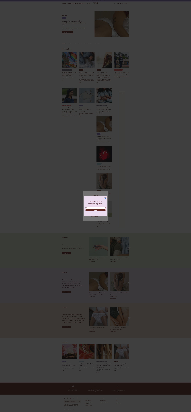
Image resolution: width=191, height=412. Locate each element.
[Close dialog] (105, 197)
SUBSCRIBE (95, 210)
